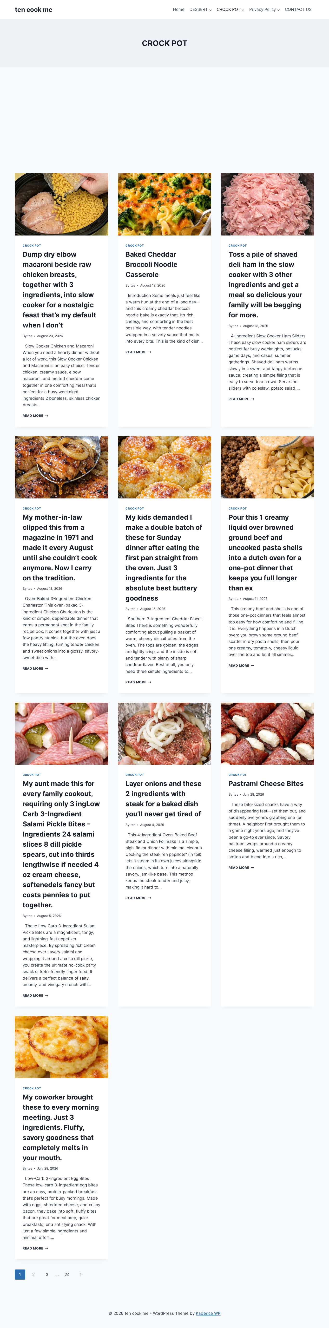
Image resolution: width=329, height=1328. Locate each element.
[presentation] (61, 204)
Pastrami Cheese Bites (266, 783)
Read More (35, 416)
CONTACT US (298, 9)
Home (178, 9)
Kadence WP (208, 1313)
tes (29, 336)
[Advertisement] (164, 120)
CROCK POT (32, 245)
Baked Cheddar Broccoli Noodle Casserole (151, 264)
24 (67, 1274)
